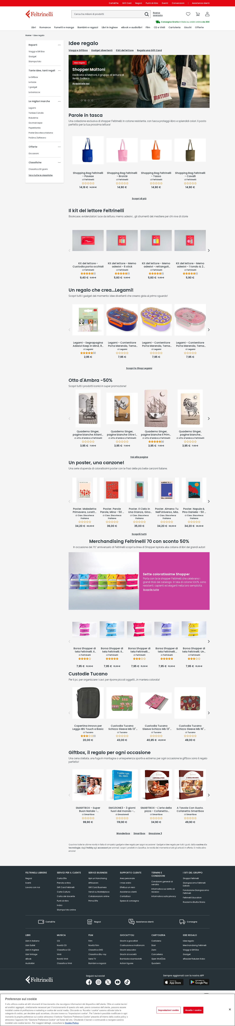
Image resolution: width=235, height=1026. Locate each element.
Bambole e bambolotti (131, 958)
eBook (28, 958)
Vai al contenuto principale (39, 3)
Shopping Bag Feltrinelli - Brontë (122, 174)
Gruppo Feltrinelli (191, 878)
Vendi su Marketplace (98, 891)
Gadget (32, 56)
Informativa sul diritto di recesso (163, 890)
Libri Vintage (31, 954)
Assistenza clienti (201, 3)
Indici (59, 905)
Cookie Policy (72, 1022)
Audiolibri (30, 963)
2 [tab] (85, 100)
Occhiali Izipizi (35, 123)
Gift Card (126, 3)
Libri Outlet (30, 945)
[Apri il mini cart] (198, 14)
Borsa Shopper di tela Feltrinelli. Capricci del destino (167, 650)
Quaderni (156, 963)
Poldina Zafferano (37, 138)
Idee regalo (188, 940)
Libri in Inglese (32, 949)
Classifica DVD (95, 949)
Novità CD (62, 945)
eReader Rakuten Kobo (194, 958)
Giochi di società (128, 954)
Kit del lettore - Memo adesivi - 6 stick (122, 265)
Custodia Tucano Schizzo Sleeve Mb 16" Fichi (190, 727)
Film (90, 940)
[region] (117, 1010)
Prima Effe (93, 900)
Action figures (126, 963)
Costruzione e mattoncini (132, 945)
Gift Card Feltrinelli (65, 887)
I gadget (33, 87)
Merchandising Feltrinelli (194, 945)
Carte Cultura (63, 891)
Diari (153, 945)
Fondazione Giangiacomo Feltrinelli (196, 891)
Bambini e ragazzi (97, 963)
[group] (164, 22)
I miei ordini (125, 882)
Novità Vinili (62, 958)
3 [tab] (88, 100)
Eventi (165, 3)
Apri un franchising (97, 878)
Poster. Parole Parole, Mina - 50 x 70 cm (112, 510)
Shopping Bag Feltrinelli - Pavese (88, 174)
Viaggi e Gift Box (37, 51)
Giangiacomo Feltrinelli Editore (194, 884)
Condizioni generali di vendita (162, 883)
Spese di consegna (129, 900)
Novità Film (93, 945)
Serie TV (92, 958)
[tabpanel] (139, 81)
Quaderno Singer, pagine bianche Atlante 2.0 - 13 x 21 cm (88, 433)
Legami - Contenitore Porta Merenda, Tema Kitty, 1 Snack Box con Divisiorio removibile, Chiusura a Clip (190, 344)
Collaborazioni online (98, 896)
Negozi (138, 3)
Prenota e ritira (64, 882)
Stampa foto (35, 61)
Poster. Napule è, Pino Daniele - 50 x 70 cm (194, 510)
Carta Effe (62, 878)
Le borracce (34, 92)
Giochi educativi (128, 949)
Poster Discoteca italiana (41, 133)
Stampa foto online (66, 909)
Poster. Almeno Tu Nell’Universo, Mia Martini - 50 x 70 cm (166, 510)
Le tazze (32, 82)
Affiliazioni (93, 882)
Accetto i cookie (193, 1010)
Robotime (33, 118)
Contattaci (125, 896)
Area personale (127, 878)
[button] (147, 14)
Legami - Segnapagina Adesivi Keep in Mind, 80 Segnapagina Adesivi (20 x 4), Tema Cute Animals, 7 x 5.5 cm (88, 344)
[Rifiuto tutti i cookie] (229, 1009)
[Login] (207, 14)
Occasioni (34, 153)
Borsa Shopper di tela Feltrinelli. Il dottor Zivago (112, 650)
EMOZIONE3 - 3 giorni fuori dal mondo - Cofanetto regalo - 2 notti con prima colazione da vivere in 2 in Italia (122, 809)
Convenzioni (178, 3)
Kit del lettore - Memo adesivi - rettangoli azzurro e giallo (156, 265)
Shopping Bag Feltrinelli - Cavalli (190, 174)
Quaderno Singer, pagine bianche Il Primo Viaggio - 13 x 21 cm (156, 433)
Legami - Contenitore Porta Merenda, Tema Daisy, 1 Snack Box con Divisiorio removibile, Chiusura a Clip (156, 344)
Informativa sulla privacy (163, 896)
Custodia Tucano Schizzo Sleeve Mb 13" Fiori (122, 727)
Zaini (153, 949)
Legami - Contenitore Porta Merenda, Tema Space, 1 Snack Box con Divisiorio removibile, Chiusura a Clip (122, 344)
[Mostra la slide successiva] (99, 100)
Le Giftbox (33, 77)
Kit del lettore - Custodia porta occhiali (88, 265)
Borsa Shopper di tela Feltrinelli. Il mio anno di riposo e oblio (85, 650)
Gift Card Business (97, 887)
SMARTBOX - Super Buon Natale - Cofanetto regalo (88, 809)
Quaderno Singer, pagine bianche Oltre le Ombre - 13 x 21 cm (122, 433)
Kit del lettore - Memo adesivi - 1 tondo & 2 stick (190, 265)
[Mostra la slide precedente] (75, 100)
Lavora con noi (32, 887)
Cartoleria (156, 940)
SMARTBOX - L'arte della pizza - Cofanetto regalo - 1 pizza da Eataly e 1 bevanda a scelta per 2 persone (156, 809)
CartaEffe (113, 3)
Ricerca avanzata (158, 14)
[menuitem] (33, 27)
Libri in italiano (32, 940)
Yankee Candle (36, 113)
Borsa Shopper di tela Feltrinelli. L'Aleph (139, 650)
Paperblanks (35, 128)
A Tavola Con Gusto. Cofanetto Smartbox (190, 809)
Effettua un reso (127, 887)
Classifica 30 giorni (38, 169)
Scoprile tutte (151, 589)
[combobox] (111, 14)
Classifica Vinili (64, 963)
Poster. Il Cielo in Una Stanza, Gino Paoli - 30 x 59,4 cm (139, 510)
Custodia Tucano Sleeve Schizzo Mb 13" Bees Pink (156, 727)
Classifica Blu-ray (97, 954)
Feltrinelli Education (192, 897)
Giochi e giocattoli (129, 940)
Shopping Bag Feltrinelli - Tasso (156, 174)
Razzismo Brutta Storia (194, 902)
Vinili (59, 954)
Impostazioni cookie (168, 1010)
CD (58, 940)
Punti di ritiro (152, 3)
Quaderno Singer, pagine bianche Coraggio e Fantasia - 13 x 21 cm (190, 433)
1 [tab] (81, 100)
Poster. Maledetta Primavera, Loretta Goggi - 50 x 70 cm (84, 510)
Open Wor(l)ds (158, 958)
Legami (32, 108)
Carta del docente (66, 896)
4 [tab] (92, 100)
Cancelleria (157, 954)
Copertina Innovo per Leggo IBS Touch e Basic (88, 727)
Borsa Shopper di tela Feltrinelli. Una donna (194, 650)
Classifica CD (63, 949)
